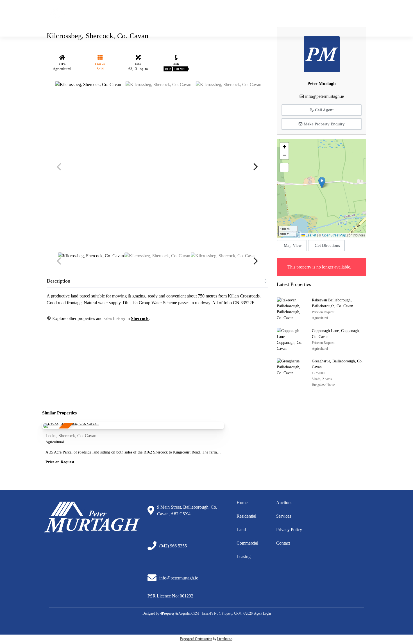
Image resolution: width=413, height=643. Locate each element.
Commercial (311, 22)
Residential (242, 22)
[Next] (255, 167)
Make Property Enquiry (324, 124)
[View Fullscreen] (284, 167)
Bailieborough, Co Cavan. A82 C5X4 (335, 10)
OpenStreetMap (334, 235)
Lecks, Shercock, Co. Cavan (71, 435)
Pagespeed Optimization (196, 639)
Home (219, 22)
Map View (293, 245)
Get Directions (327, 245)
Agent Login (262, 613)
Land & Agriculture (276, 22)
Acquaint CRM (188, 613)
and (242, 529)
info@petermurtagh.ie (278, 10)
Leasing (244, 556)
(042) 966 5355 (238, 10)
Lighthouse (224, 639)
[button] (321, 182)
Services (283, 516)
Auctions (338, 22)
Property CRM (232, 613)
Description (58, 281)
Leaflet (310, 235)
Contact (283, 543)
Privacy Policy (289, 529)
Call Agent (323, 110)
